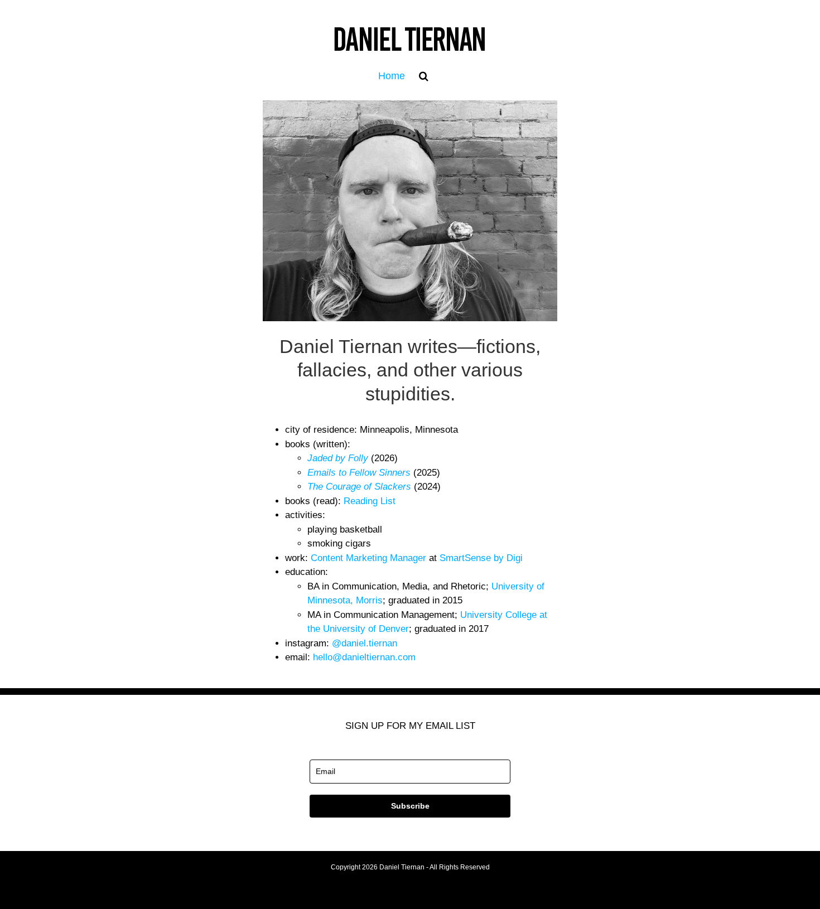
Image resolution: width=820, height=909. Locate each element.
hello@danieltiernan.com (364, 657)
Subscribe (410, 805)
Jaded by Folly (337, 458)
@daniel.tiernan (364, 643)
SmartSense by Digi (481, 558)
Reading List (369, 501)
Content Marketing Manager (368, 558)
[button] (423, 76)
